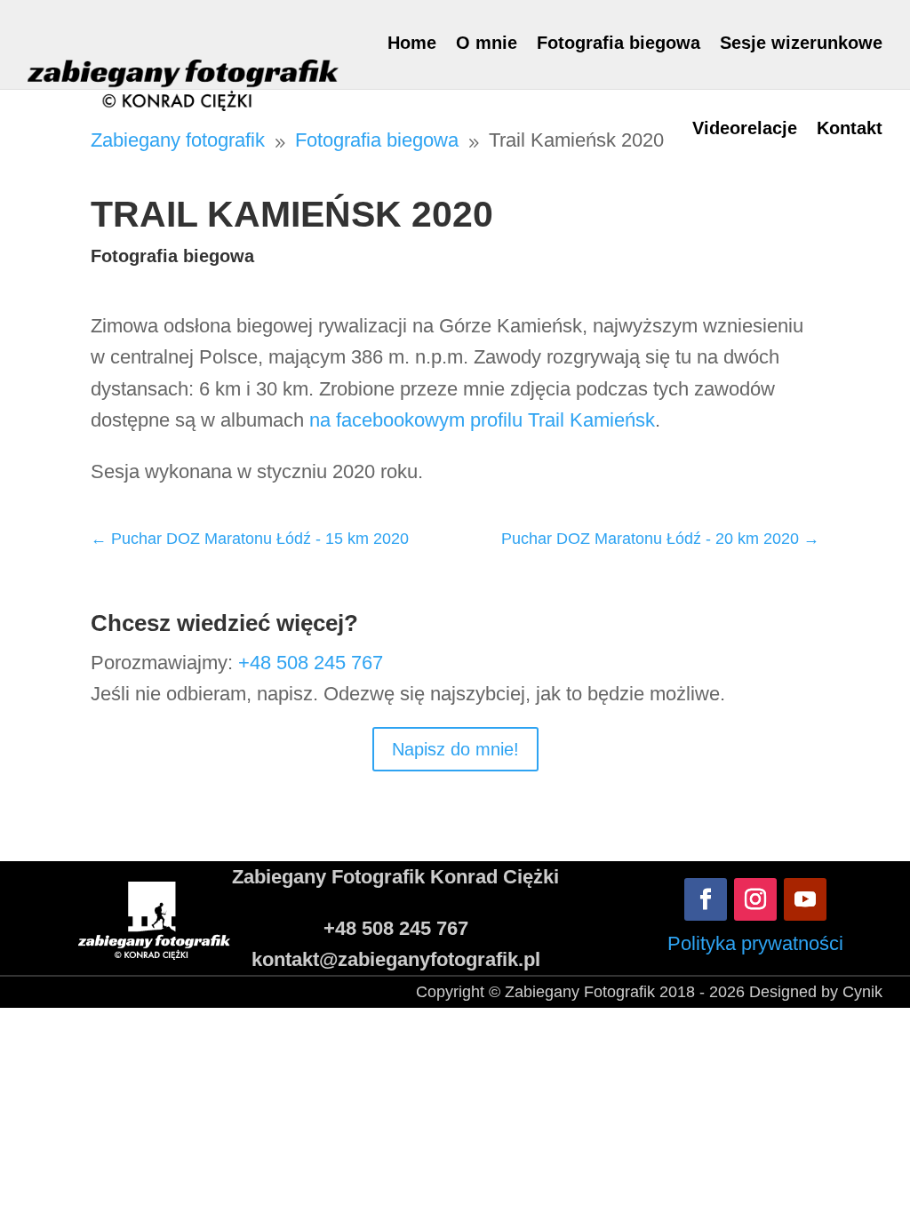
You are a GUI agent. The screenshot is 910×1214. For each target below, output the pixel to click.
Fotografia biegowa (618, 42)
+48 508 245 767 (310, 662)
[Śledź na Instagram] (755, 899)
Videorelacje (744, 128)
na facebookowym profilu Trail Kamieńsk (482, 420)
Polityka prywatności (755, 943)
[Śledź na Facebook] (705, 899)
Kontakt (849, 128)
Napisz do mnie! (455, 749)
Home (411, 42)
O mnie (486, 42)
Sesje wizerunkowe (801, 42)
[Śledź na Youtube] (805, 899)
